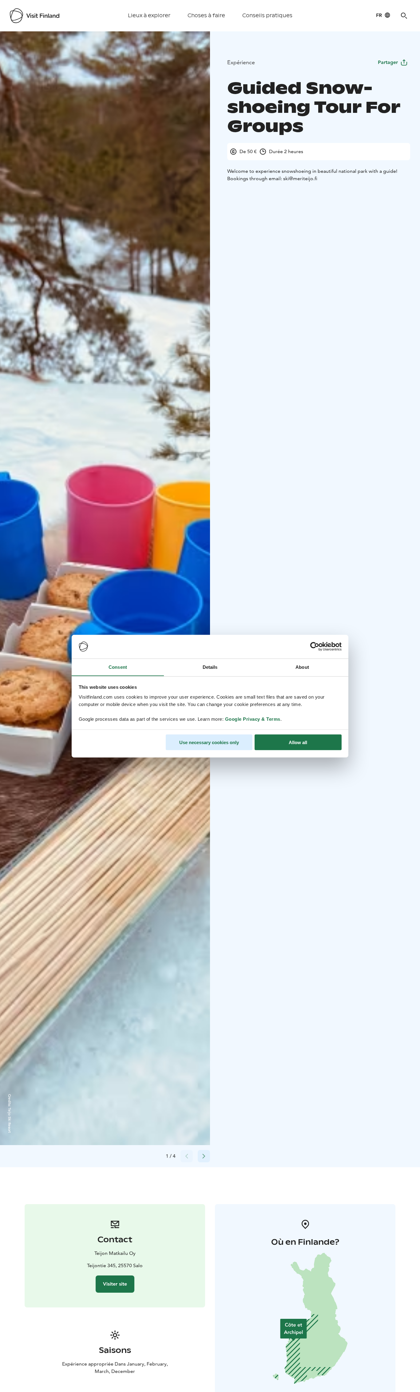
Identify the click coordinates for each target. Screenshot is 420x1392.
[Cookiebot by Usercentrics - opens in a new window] (315, 646)
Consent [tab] (118, 666)
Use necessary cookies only (209, 742)
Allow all (298, 742)
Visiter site (115, 1284)
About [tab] (302, 666)
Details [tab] (210, 666)
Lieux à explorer (149, 15)
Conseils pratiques (267, 15)
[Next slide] (204, 1156)
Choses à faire (206, 15)
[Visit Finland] (34, 15)
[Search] (404, 16)
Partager (388, 62)
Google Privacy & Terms (252, 718)
